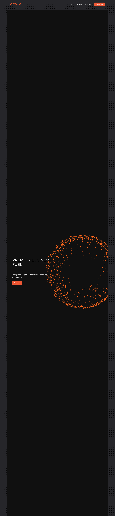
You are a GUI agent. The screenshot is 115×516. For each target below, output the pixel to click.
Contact (79, 4)
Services (17, 283)
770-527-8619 (99, 4)
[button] (88, 4)
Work (71, 4)
